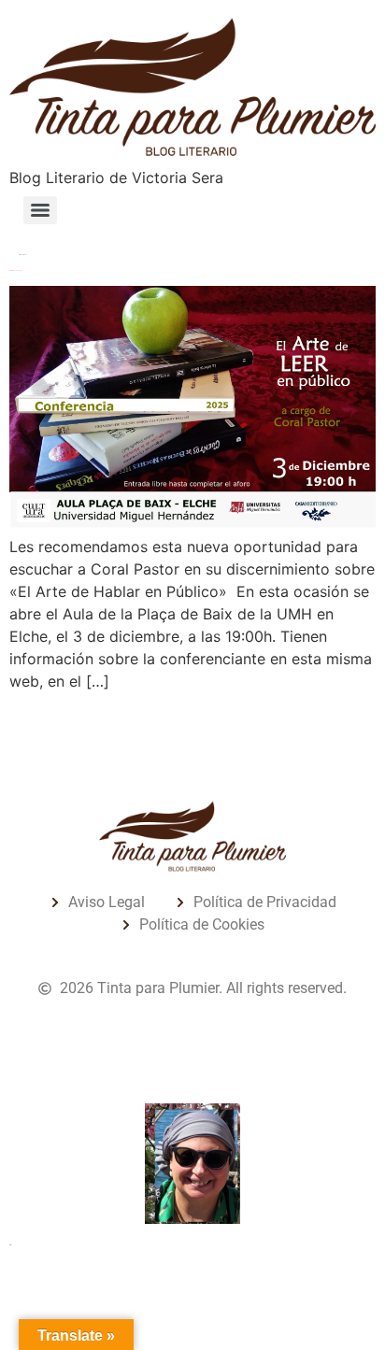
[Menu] (40, 210)
